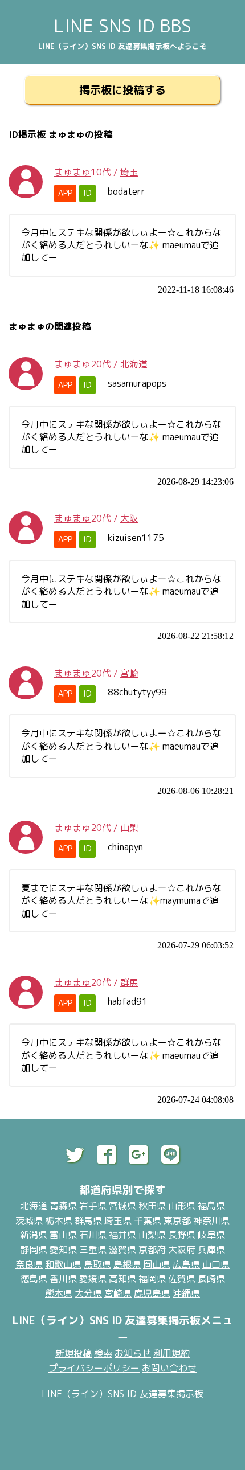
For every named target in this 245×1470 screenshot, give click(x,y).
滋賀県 (122, 1249)
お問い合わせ (169, 1368)
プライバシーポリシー (94, 1368)
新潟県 (33, 1235)
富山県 (63, 1235)
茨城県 (29, 1220)
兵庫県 (211, 1249)
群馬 (129, 982)
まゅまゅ (72, 172)
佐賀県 (181, 1278)
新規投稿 (73, 1353)
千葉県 (147, 1220)
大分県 (88, 1293)
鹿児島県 (152, 1293)
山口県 (216, 1264)
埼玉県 (118, 1220)
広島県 (186, 1264)
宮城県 (122, 1205)
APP (65, 193)
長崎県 (211, 1278)
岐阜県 (211, 1235)
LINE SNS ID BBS (122, 25)
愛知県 (63, 1249)
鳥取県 (97, 1264)
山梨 (129, 827)
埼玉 (129, 172)
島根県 (127, 1264)
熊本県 (58, 1293)
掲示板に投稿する (122, 89)
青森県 (63, 1205)
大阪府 (181, 1249)
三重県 (93, 1249)
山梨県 (152, 1235)
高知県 (122, 1278)
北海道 (134, 364)
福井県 (122, 1235)
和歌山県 (63, 1264)
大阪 (129, 518)
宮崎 (129, 673)
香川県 (63, 1278)
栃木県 (58, 1220)
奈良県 (29, 1264)
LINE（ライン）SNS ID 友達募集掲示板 (122, 1393)
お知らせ (133, 1353)
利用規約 (171, 1353)
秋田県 (152, 1205)
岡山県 (156, 1264)
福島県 (211, 1205)
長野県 (181, 1235)
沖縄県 (186, 1293)
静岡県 (33, 1249)
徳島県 (33, 1278)
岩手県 (93, 1205)
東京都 (177, 1220)
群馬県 (88, 1220)
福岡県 (152, 1278)
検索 (103, 1353)
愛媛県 (93, 1278)
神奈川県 (211, 1220)
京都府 (152, 1249)
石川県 (93, 1235)
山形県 (181, 1205)
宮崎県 (118, 1293)
